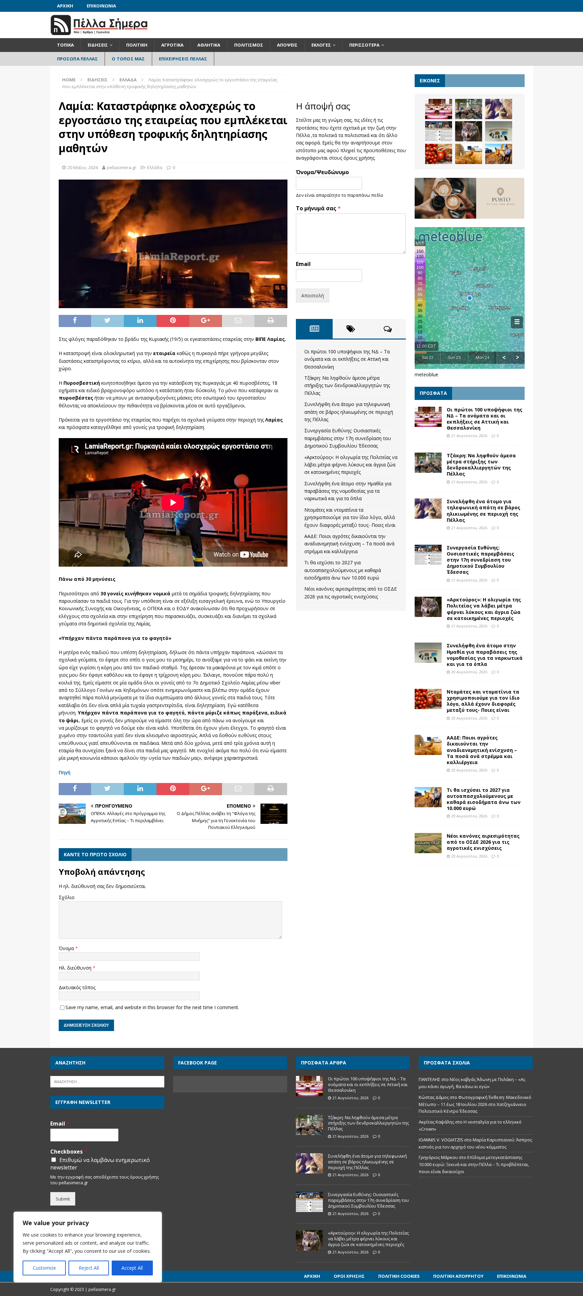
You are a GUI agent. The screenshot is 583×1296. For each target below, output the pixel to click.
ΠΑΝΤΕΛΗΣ (429, 1079)
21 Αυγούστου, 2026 (469, 435)
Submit (63, 1199)
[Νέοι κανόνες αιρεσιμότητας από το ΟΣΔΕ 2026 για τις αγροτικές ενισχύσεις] (428, 843)
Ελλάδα (154, 167)
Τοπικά (65, 45)
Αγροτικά (172, 45)
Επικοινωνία (101, 6)
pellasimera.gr (121, 167)
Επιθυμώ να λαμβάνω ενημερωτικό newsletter (100, 1163)
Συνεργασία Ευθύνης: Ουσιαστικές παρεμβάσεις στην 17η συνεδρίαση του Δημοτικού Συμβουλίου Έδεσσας (347, 438)
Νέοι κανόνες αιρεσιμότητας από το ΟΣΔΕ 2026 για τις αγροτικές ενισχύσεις (483, 842)
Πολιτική (136, 45)
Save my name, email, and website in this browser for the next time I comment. (152, 1007)
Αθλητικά (208, 45)
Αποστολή (312, 295)
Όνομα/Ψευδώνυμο (322, 172)
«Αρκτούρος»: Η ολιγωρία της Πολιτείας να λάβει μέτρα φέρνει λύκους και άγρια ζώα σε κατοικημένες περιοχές (350, 465)
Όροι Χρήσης (349, 1276)
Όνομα (67, 948)
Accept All (132, 1268)
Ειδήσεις (98, 45)
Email (303, 264)
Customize (44, 1268)
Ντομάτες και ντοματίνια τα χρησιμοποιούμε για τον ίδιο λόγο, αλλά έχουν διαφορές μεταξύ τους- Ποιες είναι (349, 517)
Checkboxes (68, 1151)
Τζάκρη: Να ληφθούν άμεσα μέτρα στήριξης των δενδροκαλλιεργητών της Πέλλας (347, 385)
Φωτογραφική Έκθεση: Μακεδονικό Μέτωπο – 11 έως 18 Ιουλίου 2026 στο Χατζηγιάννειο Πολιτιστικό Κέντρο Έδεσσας (475, 1104)
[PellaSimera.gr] (99, 34)
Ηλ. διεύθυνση (76, 968)
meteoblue (426, 374)
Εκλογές (321, 45)
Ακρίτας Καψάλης (436, 1122)
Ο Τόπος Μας (128, 59)
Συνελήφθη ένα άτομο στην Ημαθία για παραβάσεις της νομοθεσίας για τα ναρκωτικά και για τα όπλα (347, 491)
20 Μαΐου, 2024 (82, 167)
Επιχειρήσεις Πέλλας (183, 59)
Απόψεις (287, 45)
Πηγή (65, 772)
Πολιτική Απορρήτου (458, 1276)
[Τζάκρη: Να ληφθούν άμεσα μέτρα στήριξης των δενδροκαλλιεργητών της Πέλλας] (468, 109)
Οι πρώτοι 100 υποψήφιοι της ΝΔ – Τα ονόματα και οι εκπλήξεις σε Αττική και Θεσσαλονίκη (347, 359)
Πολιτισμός (248, 45)
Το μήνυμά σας (318, 208)
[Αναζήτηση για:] (107, 1081)
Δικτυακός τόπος (77, 987)
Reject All (89, 1268)
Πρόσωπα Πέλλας (77, 59)
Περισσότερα (364, 45)
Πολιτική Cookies (399, 1276)
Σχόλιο (67, 897)
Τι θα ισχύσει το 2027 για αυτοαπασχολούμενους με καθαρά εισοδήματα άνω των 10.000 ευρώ (342, 570)
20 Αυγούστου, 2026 (469, 671)
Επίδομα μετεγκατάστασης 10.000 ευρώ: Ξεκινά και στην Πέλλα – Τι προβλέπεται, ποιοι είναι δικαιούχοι (474, 1164)
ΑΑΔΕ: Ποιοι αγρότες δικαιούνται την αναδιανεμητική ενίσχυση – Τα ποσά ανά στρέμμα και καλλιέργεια (349, 544)
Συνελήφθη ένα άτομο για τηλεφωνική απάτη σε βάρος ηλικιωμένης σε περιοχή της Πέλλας (348, 412)
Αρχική (65, 6)
